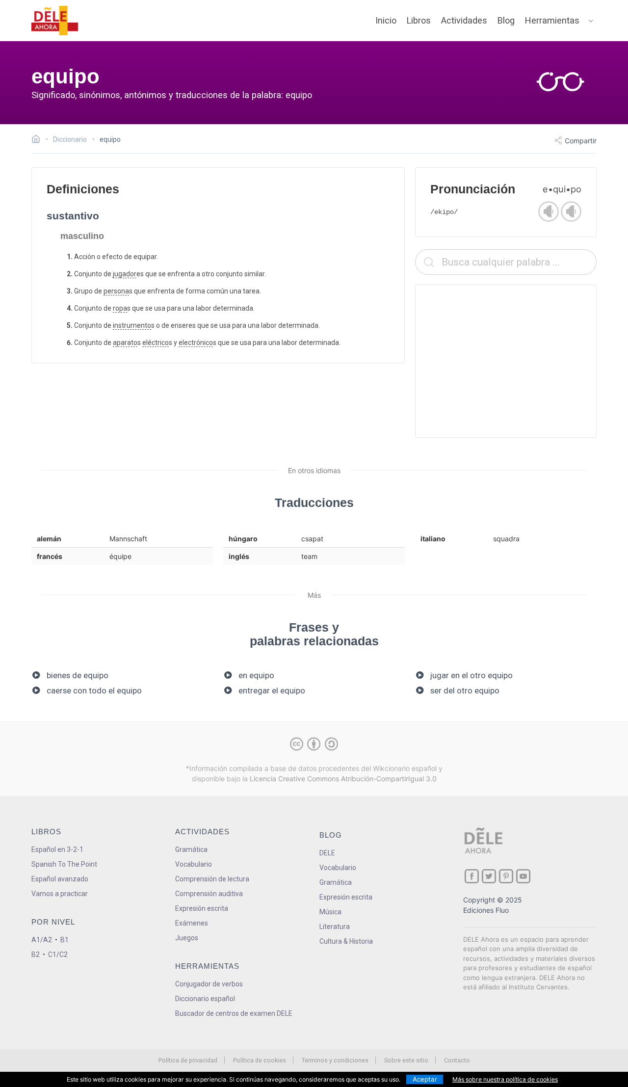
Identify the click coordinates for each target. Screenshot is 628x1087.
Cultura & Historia (346, 941)
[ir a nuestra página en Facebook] (471, 876)
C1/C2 (58, 954)
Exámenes (191, 923)
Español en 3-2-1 (57, 849)
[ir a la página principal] (54, 20)
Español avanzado (59, 879)
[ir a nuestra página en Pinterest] (506, 876)
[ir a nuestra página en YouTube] (523, 876)
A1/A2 (41, 940)
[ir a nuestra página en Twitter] (488, 876)
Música (330, 912)
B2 (35, 954)
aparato (125, 342)
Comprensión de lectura (212, 879)
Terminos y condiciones (335, 1060)
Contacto (457, 1060)
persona (116, 291)
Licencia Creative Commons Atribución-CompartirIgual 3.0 (343, 778)
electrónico (196, 342)
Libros (419, 20)
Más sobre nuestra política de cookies (505, 1079)
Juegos (186, 938)
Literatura (334, 926)
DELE (327, 853)
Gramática (191, 849)
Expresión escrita (201, 908)
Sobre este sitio (406, 1060)
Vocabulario (193, 864)
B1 (64, 940)
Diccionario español (205, 999)
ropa (120, 308)
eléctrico (155, 342)
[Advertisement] (506, 361)
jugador (124, 274)
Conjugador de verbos (209, 984)
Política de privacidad (187, 1060)
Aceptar (425, 1079)
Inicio (385, 20)
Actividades (464, 20)
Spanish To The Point (64, 864)
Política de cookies (259, 1060)
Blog (506, 20)
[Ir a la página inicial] (38, 140)
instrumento (132, 325)
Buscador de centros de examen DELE (233, 1013)
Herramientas (552, 20)
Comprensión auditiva (209, 894)
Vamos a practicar (59, 894)
